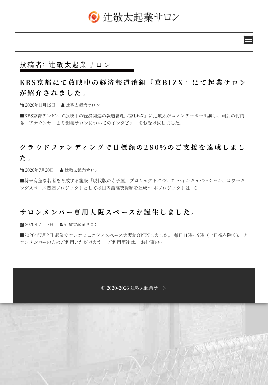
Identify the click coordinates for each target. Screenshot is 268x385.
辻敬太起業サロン (83, 105)
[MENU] (248, 39)
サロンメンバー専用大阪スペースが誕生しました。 (109, 212)
